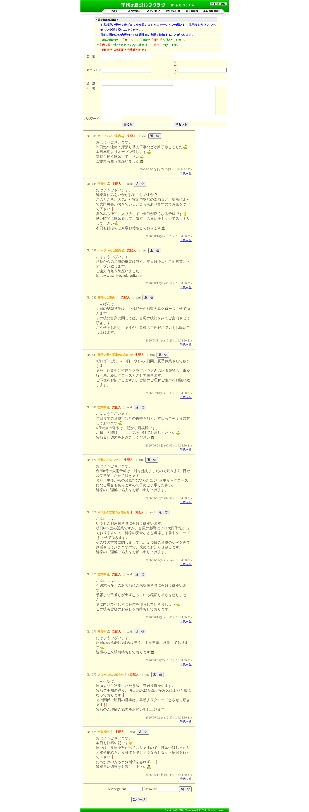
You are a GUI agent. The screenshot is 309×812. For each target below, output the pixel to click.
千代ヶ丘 (186, 173)
